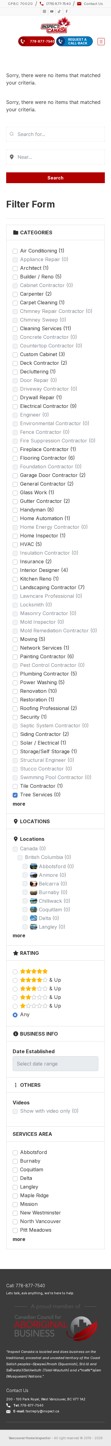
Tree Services (40, 794)
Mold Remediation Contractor (58, 630)
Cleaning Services (45, 328)
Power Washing (42, 682)
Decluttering (38, 371)
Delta (26, 1178)
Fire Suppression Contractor (58, 440)
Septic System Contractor (54, 725)
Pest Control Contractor (52, 665)
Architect (34, 268)
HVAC (31, 544)
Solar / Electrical (43, 743)
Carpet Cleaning (42, 302)
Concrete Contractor (48, 337)
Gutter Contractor (45, 501)
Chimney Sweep (43, 320)
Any (25, 1014)
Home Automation (45, 518)
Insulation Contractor (49, 553)
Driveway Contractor (48, 389)
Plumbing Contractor (48, 674)
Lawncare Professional (51, 596)
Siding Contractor (44, 734)
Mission (29, 1204)
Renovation (38, 691)
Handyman (37, 510)
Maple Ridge (34, 1195)
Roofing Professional (48, 708)
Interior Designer (44, 570)
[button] (101, 41)
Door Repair (38, 380)
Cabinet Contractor (46, 285)
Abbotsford (33, 1152)
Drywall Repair (41, 397)
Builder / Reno (41, 276)
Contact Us (17, 1390)
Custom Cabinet (42, 354)
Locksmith (36, 605)
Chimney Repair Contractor (56, 311)
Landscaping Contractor (52, 587)
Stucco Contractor (46, 769)
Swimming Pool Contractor (56, 777)
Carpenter (36, 294)
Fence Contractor (45, 432)
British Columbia (48, 857)
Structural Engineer (47, 760)
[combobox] (55, 134)
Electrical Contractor (48, 406)
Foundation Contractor (51, 466)
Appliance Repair (44, 259)
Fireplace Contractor (48, 449)
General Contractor (47, 484)
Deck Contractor (43, 363)
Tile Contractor (41, 786)
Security (33, 717)
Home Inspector (43, 535)
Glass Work (37, 492)
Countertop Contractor (51, 346)
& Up (54, 980)
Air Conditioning (42, 251)
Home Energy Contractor (54, 527)
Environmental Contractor (54, 423)
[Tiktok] (59, 11)
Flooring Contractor (47, 458)
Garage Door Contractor (53, 475)
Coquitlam (31, 1169)
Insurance (36, 561)
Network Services (44, 648)
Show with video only (49, 1111)
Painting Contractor (47, 656)
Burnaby (30, 1161)
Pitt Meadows (35, 1230)
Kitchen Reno (39, 579)
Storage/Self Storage (48, 751)
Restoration (37, 699)
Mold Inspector (42, 622)
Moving (32, 639)
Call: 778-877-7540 (25, 1285)
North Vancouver (40, 1221)
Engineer (34, 415)
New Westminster (40, 1213)
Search (55, 177)
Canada (33, 848)
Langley (29, 1187)
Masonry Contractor (48, 613)
